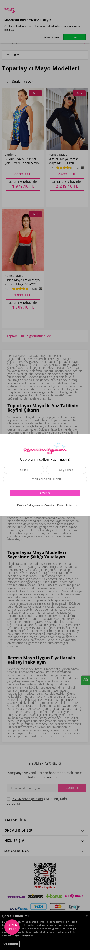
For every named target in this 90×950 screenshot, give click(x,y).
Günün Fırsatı (12, 927)
